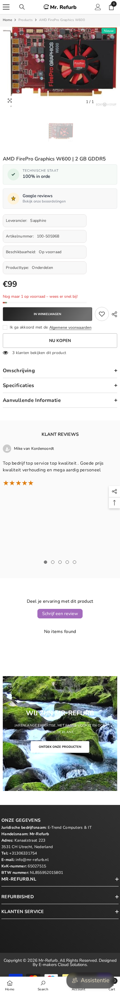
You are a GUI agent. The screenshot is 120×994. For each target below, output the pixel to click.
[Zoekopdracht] (22, 7)
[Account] (98, 7)
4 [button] (67, 562)
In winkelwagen (47, 314)
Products (25, 20)
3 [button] (60, 562)
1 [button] (45, 562)
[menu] (6, 7)
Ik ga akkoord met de (29, 327)
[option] (60, 67)
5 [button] (74, 562)
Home (7, 20)
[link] (102, 314)
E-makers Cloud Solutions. (63, 964)
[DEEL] (113, 314)
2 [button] (52, 562)
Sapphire (38, 220)
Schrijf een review (60, 614)
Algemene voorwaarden (70, 327)
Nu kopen (60, 340)
